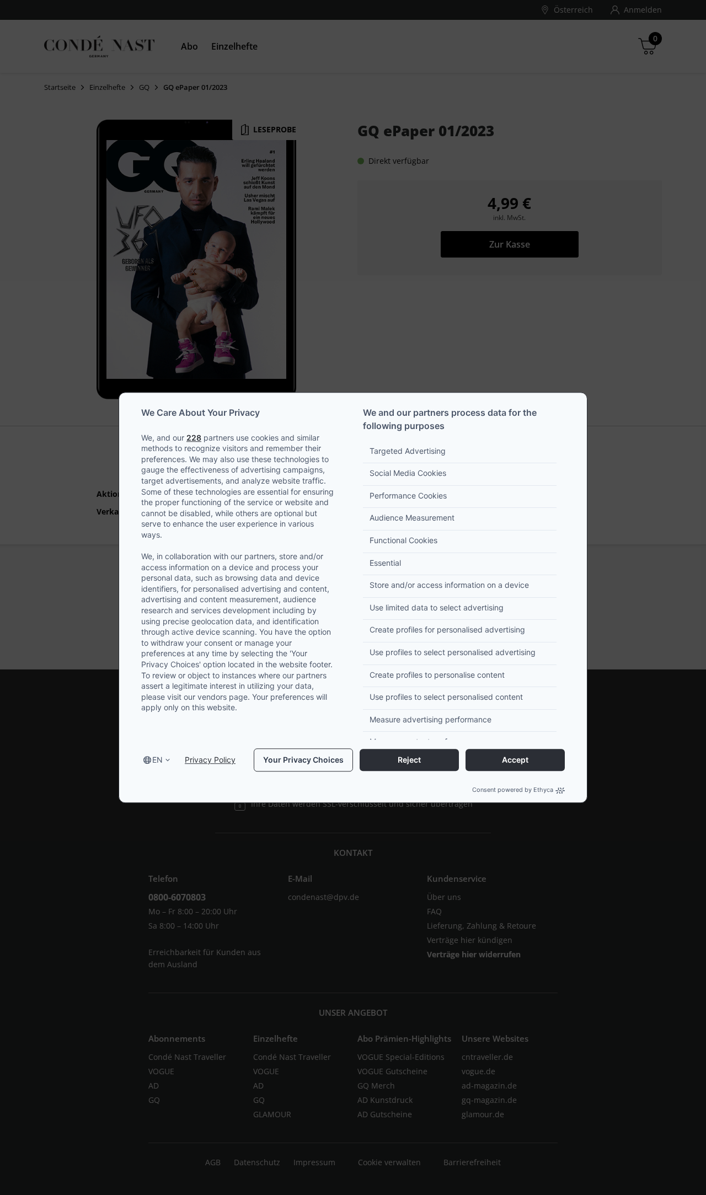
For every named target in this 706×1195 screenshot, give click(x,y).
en (157, 760)
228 (193, 437)
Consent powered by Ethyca (512, 790)
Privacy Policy (210, 760)
